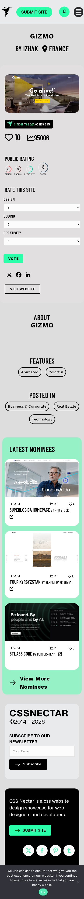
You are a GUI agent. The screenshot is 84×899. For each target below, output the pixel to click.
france (58, 48)
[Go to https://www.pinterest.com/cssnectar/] (55, 850)
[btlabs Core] (42, 605)
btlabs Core (21, 653)
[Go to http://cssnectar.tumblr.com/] (69, 850)
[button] (64, 12)
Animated (29, 372)
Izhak (31, 48)
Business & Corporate (27, 406)
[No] (78, 882)
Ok (43, 892)
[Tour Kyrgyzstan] (42, 533)
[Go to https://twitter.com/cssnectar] (28, 850)
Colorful (56, 372)
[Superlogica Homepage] (42, 461)
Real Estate (66, 406)
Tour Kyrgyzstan (25, 582)
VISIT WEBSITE (22, 289)
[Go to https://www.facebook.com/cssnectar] (42, 850)
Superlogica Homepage (30, 510)
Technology (42, 419)
